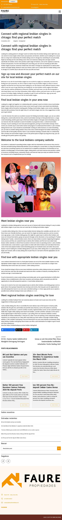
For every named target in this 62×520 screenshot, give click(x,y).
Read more (25, 376)
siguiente (48, 340)
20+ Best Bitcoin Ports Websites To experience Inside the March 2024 (46, 356)
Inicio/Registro (34, 7)
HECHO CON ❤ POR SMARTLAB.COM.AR (52, 517)
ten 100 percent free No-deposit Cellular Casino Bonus (45, 386)
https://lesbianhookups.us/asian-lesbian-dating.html (22, 325)
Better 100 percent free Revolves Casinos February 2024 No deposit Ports (14, 387)
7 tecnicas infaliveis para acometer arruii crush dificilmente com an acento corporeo (20, 430)
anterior (14, 339)
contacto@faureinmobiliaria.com (11, 7)
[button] (13, 1)
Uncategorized (22, 41)
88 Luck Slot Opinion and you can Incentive (15, 355)
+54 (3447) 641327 (7, 4)
